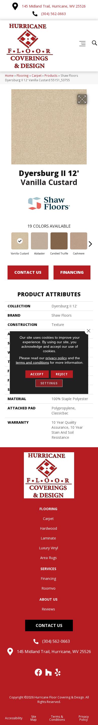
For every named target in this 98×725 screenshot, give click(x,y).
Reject (62, 374)
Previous (7, 241)
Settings (49, 383)
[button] (49, 625)
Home (9, 75)
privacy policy (56, 358)
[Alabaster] (39, 241)
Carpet (36, 75)
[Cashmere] (78, 241)
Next (90, 241)
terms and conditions (32, 362)
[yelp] (58, 672)
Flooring (23, 75)
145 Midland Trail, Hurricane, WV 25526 (54, 6)
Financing (72, 272)
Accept (37, 374)
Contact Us (27, 272)
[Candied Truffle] (59, 241)
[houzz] (48, 672)
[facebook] (39, 672)
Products (51, 75)
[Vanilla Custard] (20, 241)
